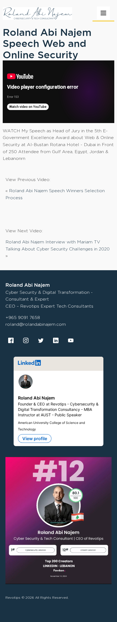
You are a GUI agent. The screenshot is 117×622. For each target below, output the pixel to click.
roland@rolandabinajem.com (35, 324)
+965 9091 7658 (22, 317)
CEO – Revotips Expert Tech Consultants (49, 306)
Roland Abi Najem (36, 398)
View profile (34, 438)
